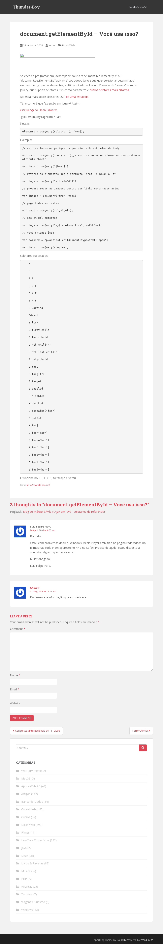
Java (24, 848)
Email (14, 689)
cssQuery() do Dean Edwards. (39, 110)
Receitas (26, 886)
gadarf (35, 587)
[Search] (143, 747)
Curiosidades (29, 809)
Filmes (25, 832)
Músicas (26, 871)
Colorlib (121, 940)
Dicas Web (68, 45)
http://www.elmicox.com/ (38, 485)
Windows (27, 910)
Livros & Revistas (32, 863)
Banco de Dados (32, 801)
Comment (17, 629)
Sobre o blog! (138, 7)
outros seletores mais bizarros (109, 90)
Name (15, 675)
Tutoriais (27, 894)
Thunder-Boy (26, 7)
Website (15, 703)
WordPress (147, 940)
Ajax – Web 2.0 (30, 786)
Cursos (25, 817)
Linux (24, 855)
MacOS (26, 778)
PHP (24, 879)
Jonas (52, 45)
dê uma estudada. (77, 97)
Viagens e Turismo (33, 902)
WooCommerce (31, 771)
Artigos (25, 794)
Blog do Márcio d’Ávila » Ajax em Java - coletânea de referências (64, 511)
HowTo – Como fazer (35, 840)
